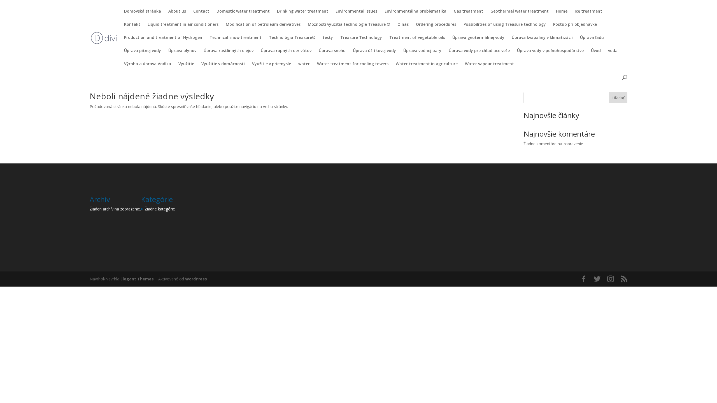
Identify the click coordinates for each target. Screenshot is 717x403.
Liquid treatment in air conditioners (183, 24)
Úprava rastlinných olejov (228, 51)
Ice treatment (588, 11)
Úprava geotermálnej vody (478, 38)
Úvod (596, 51)
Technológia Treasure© (292, 38)
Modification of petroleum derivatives (263, 24)
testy (328, 38)
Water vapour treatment (489, 64)
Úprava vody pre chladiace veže (479, 51)
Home (561, 11)
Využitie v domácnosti (223, 64)
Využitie (186, 64)
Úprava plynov (182, 51)
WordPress (196, 279)
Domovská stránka (142, 11)
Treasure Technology (361, 38)
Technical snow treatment (235, 38)
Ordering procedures (436, 24)
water (304, 64)
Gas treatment (468, 11)
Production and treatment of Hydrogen (163, 38)
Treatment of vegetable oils (417, 38)
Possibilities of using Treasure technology (505, 24)
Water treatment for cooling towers (352, 64)
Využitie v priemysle (271, 64)
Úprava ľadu (592, 38)
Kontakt (132, 24)
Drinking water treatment (302, 11)
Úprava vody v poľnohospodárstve (550, 51)
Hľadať (618, 97)
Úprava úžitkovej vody (374, 51)
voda (613, 51)
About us (177, 11)
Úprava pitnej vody (142, 51)
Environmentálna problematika (415, 11)
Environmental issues (356, 11)
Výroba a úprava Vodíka (147, 64)
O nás (403, 24)
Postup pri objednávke (575, 24)
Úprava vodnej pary (422, 51)
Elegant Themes (137, 279)
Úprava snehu (332, 51)
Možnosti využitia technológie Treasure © (349, 24)
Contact (201, 11)
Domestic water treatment (243, 11)
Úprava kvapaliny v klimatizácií (542, 38)
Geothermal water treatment (519, 11)
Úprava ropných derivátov (286, 51)
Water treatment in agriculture (427, 64)
